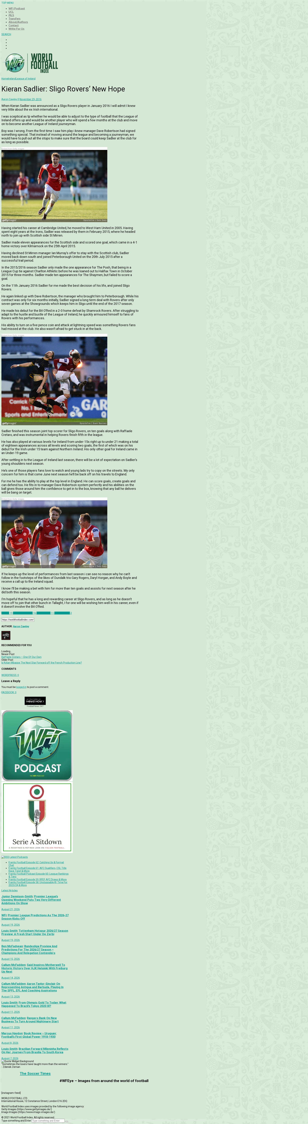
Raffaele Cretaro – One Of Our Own (21, 657)
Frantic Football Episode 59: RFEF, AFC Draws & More (38, 879)
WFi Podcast (17, 8)
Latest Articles (9, 890)
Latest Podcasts (19, 857)
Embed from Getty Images (12, 148)
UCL (11, 12)
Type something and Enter (16, 1120)
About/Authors (18, 22)
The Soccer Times (35, 1073)
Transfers (14, 18)
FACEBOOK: (8, 692)
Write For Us (16, 28)
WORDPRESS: (10, 675)
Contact (14, 25)
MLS (11, 15)
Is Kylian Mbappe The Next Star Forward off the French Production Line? (41, 662)
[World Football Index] (29, 72)
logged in (21, 687)
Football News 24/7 (35, 706)
